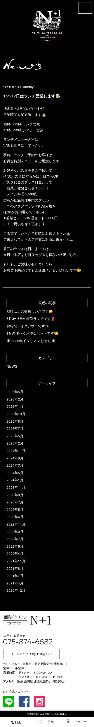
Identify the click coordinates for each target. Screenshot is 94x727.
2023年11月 (16, 487)
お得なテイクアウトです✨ (28, 325)
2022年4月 (15, 553)
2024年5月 (15, 472)
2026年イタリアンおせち (31, 340)
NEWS (12, 366)
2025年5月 (15, 435)
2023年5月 (15, 509)
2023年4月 (15, 516)
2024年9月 (15, 458)
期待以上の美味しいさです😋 (30, 311)
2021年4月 (15, 583)
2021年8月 (15, 568)
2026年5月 (15, 391)
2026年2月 (15, 399)
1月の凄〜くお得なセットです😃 (32, 333)
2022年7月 (15, 538)
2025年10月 (16, 413)
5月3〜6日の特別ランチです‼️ (31, 318)
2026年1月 (15, 406)
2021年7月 (15, 575)
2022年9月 (15, 531)
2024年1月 (15, 479)
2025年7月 (15, 428)
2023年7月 (15, 502)
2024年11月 (16, 450)
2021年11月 (16, 560)
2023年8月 (15, 494)
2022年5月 (15, 546)
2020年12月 (16, 590)
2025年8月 (15, 421)
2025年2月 (15, 443)
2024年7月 (15, 465)
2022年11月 (16, 524)
